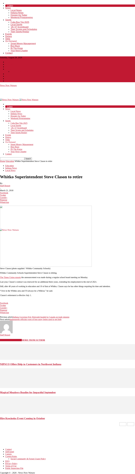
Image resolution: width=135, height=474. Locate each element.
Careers (8, 67)
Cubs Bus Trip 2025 (20, 22)
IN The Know (17, 48)
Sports (8, 20)
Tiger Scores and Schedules (24, 29)
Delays (8, 36)
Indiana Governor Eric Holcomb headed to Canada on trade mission (41, 317)
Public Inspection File (14, 81)
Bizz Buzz (15, 46)
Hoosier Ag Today (19, 15)
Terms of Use (10, 78)
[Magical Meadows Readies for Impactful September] (67, 387)
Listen (10, 5)
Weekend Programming (22, 17)
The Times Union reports (10, 277)
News (8, 8)
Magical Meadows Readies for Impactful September (28, 392)
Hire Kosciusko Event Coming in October (22, 418)
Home (2, 161)
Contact (9, 53)
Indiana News (17, 13)
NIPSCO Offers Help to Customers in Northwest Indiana (30, 364)
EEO (7, 74)
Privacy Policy (11, 76)
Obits (7, 39)
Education (10, 161)
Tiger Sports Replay (20, 32)
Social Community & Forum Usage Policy (28, 71)
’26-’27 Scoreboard (19, 27)
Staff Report (5, 186)
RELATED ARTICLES (11, 340)
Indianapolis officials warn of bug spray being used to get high (35, 319)
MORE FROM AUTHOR (33, 340)
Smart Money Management (23, 43)
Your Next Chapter (19, 51)
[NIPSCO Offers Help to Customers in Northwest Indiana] (67, 359)
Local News (16, 10)
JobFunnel (9, 64)
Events (8, 34)
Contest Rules (11, 69)
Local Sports (16, 24)
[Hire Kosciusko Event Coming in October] (67, 413)
